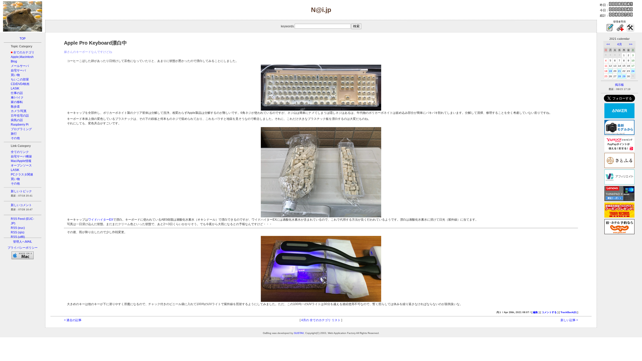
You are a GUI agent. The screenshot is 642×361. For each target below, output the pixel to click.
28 (619, 76)
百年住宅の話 (20, 115)
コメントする (549, 312)
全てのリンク (20, 152)
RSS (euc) (18, 228)
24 (632, 71)
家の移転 (17, 102)
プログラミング (21, 129)
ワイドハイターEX (100, 219)
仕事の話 (17, 93)
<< (608, 44)
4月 (619, 44)
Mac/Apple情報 (21, 161)
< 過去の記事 (73, 320)
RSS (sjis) (17, 232)
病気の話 (17, 120)
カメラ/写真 (19, 111)
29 (623, 76)
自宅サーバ (18, 70)
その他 (15, 138)
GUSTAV (299, 333)
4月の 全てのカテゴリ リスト (321, 320)
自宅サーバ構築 (21, 156)
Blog (14, 61)
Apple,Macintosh (22, 57)
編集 (535, 312)
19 (610, 71)
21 (619, 71)
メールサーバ (20, 66)
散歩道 (15, 106)
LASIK (15, 88)
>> (630, 44)
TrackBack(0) (568, 312)
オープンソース (21, 165)
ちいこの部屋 (20, 79)
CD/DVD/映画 (20, 84)
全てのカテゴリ (23, 52)
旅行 (14, 133)
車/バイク (17, 97)
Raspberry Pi (20, 124)
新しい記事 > (569, 320)
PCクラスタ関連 (22, 174)
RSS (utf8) (18, 237)
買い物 (15, 75)
